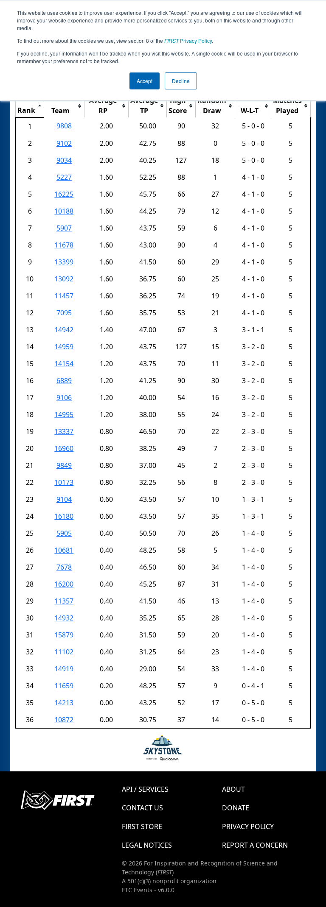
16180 (63, 516)
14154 (63, 363)
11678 (63, 245)
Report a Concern (255, 845)
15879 (63, 635)
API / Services (145, 789)
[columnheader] (30, 106)
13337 (63, 431)
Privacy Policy (188, 40)
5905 (64, 533)
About (233, 789)
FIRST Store (142, 826)
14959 (63, 346)
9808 (64, 126)
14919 (63, 668)
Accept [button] (144, 80)
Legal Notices (147, 845)
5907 (64, 228)
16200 (63, 584)
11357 (63, 601)
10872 (63, 719)
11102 (63, 652)
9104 (64, 499)
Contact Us (142, 807)
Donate (235, 807)
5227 (64, 177)
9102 (64, 143)
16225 (63, 194)
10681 (63, 550)
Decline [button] (181, 80)
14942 (63, 329)
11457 (63, 295)
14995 (63, 414)
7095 (64, 312)
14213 (63, 702)
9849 (64, 465)
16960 (63, 448)
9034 (64, 160)
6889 (64, 380)
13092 (63, 279)
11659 (63, 685)
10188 (63, 211)
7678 (64, 567)
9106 (64, 397)
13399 (63, 262)
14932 (63, 618)
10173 (63, 482)
